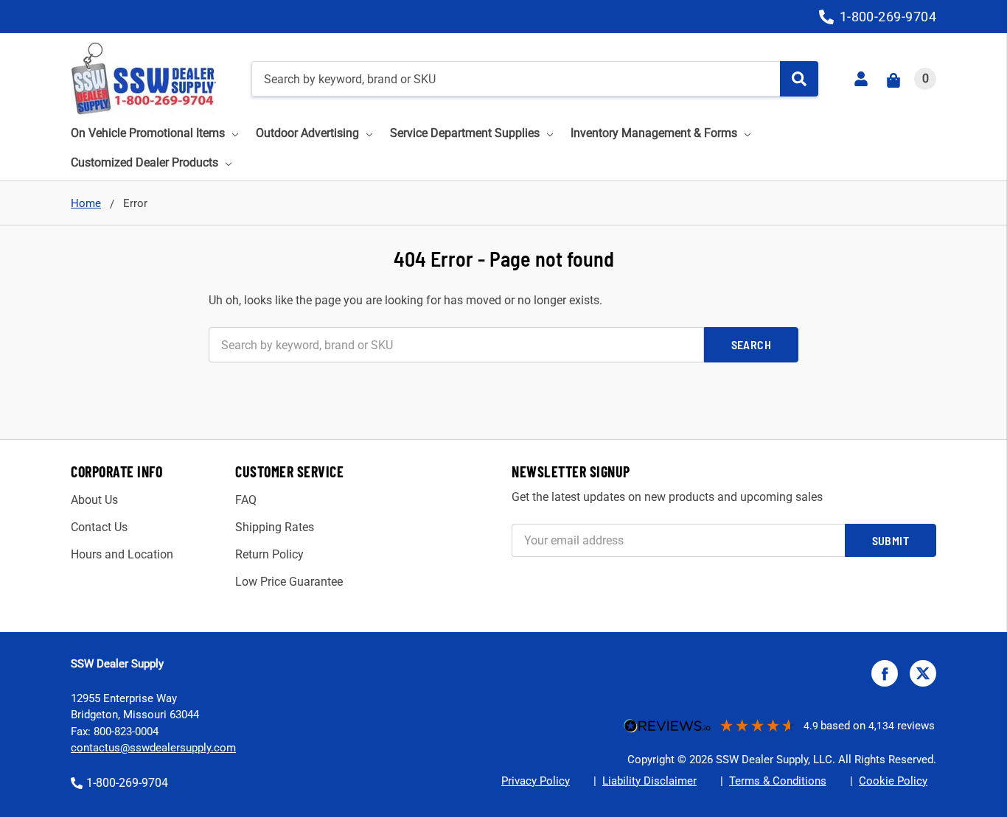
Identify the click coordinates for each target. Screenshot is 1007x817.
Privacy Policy (535, 781)
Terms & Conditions (777, 781)
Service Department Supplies (465, 133)
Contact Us (99, 527)
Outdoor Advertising (307, 133)
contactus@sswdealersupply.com (153, 747)
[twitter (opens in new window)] (923, 673)
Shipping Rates (274, 527)
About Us (94, 500)
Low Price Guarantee (289, 582)
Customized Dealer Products (144, 162)
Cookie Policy (893, 781)
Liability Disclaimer (649, 781)
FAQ (246, 500)
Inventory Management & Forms (654, 133)
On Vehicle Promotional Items (148, 133)
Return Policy (269, 554)
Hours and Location (122, 554)
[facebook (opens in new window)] (884, 673)
